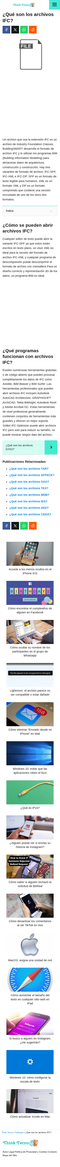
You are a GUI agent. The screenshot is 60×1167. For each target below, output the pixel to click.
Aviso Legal (8, 1151)
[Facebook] (6, 29)
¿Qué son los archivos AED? (29, 507)
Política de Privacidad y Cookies (31, 1151)
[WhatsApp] (24, 29)
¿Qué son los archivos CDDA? (30, 514)
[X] (15, 29)
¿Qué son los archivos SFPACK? (31, 475)
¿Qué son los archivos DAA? (29, 481)
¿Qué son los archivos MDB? (29, 494)
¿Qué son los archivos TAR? (28, 468)
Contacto (52, 1151)
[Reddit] (33, 29)
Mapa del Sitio (10, 1155)
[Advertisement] (30, 104)
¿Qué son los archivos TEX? (28, 488)
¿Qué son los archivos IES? (28, 501)
